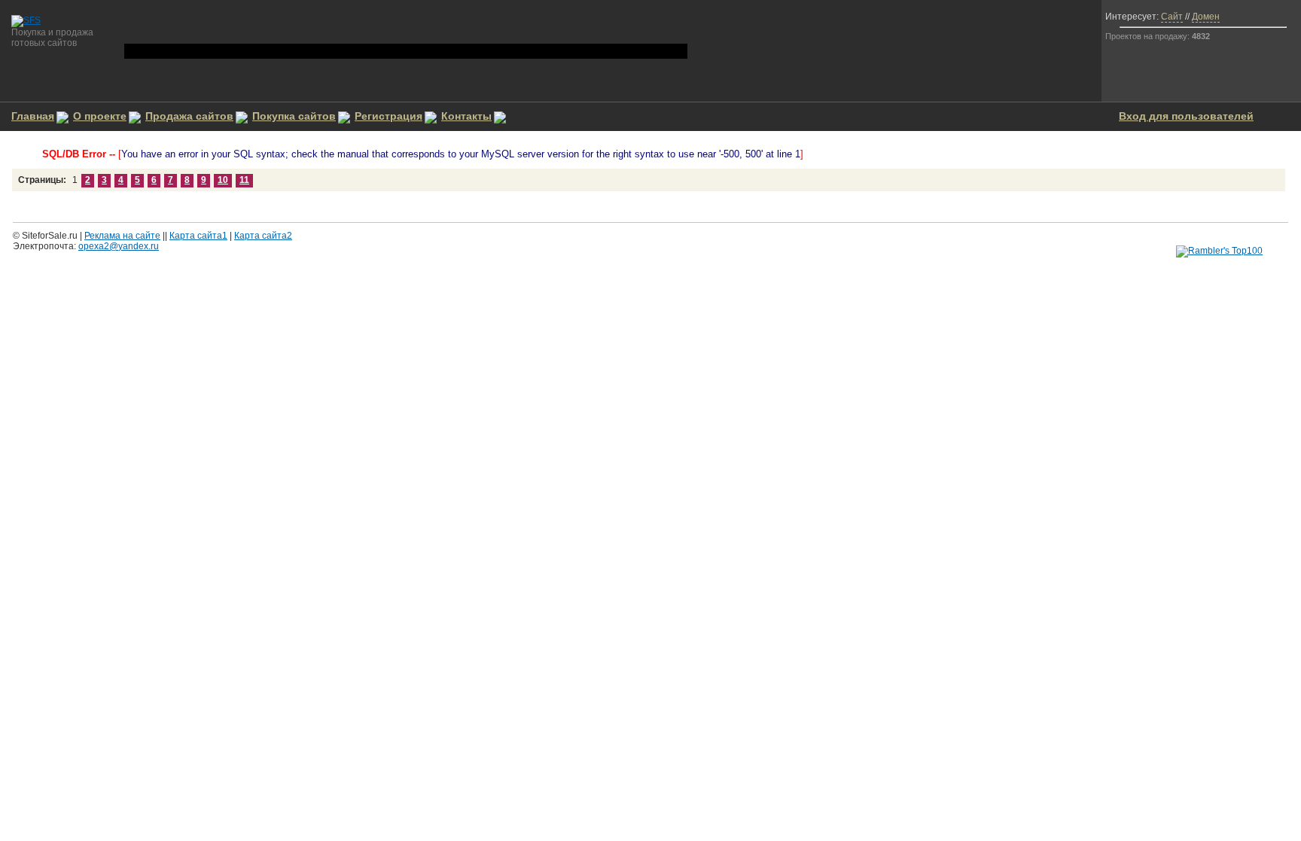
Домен (1206, 16)
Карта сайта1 (198, 235)
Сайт (1172, 16)
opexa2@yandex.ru (118, 246)
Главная (32, 116)
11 (244, 180)
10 (223, 180)
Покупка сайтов (294, 116)
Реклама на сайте (122, 235)
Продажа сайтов (189, 116)
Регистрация (388, 116)
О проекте (99, 116)
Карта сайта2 (263, 235)
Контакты (466, 116)
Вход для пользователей (1186, 116)
